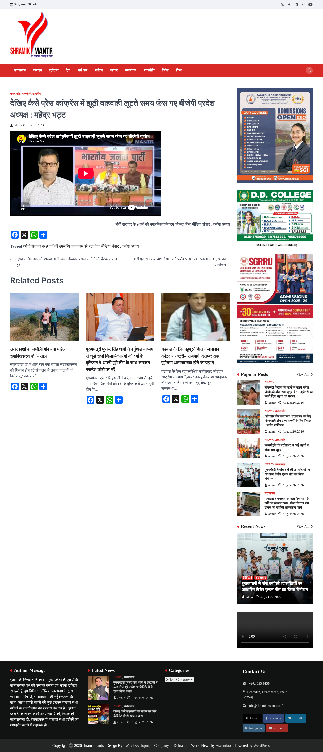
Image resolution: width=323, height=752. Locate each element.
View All (303, 374)
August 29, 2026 (142, 697)
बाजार (114, 70)
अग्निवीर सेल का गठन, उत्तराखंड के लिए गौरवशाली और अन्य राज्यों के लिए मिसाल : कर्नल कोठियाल (288, 420)
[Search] (309, 70)
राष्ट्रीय (36, 93)
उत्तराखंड (20, 70)
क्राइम (37, 70)
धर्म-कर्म (82, 70)
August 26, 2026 (293, 402)
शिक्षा (179, 70)
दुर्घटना (53, 70)
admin (18, 125)
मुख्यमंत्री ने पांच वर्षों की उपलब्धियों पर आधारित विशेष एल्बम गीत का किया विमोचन (287, 474)
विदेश (165, 70)
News (269, 382)
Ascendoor (224, 745)
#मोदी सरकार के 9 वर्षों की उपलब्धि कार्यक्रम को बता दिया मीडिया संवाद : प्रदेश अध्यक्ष (81, 246)
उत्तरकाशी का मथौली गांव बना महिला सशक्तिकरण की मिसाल (38, 352)
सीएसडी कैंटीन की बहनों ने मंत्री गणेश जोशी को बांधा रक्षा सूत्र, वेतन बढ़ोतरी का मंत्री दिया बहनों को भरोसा (289, 391)
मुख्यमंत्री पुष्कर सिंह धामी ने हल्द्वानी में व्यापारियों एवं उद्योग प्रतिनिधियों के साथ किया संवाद (135, 687)
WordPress (261, 745)
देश (68, 70)
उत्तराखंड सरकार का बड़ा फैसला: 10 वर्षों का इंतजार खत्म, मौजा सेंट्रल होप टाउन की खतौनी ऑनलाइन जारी (287, 503)
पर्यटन (99, 70)
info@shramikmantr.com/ (265, 706)
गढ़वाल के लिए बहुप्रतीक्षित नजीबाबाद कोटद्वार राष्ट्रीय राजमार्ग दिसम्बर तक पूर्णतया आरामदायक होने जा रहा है (190, 355)
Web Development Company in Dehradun (156, 745)
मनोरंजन (130, 70)
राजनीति (149, 70)
